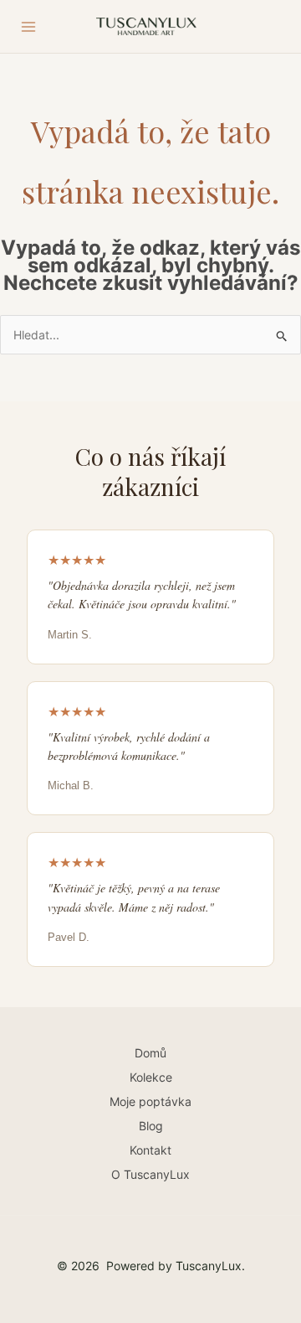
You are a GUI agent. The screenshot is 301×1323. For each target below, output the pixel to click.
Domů (150, 1053)
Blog (151, 1126)
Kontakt (150, 1150)
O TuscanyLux (150, 1174)
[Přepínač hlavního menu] (28, 27)
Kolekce (151, 1077)
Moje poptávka (150, 1101)
